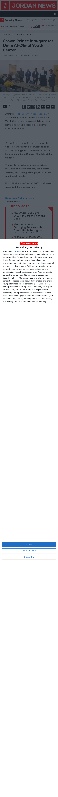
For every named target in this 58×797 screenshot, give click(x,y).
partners (17, 251)
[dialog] (29, 518)
